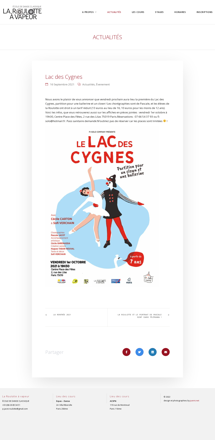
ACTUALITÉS (114, 12)
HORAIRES (180, 12)
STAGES (159, 12)
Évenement (103, 84)
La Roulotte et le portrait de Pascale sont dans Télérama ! (140, 316)
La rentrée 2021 (62, 315)
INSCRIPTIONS (205, 12)
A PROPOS (88, 12)
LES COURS (138, 12)
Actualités (88, 84)
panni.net (194, 400)
